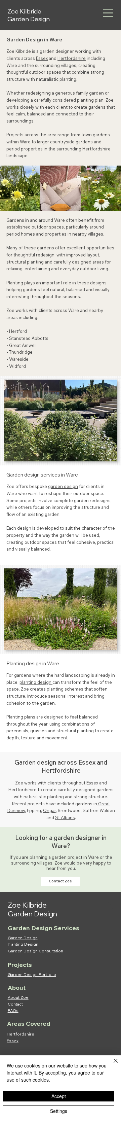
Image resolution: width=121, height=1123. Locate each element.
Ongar (49, 810)
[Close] (112, 1065)
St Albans (65, 817)
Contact (15, 1004)
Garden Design (23, 937)
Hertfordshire (71, 58)
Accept (58, 1096)
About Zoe (18, 997)
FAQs (13, 1010)
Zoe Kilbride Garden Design (28, 15)
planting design (35, 682)
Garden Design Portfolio (32, 974)
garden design (63, 486)
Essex (42, 58)
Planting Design (23, 944)
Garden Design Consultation (35, 950)
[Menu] (108, 13)
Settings (58, 1111)
